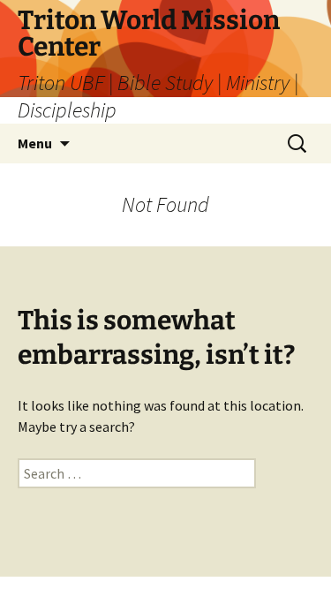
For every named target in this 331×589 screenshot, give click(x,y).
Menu (35, 143)
